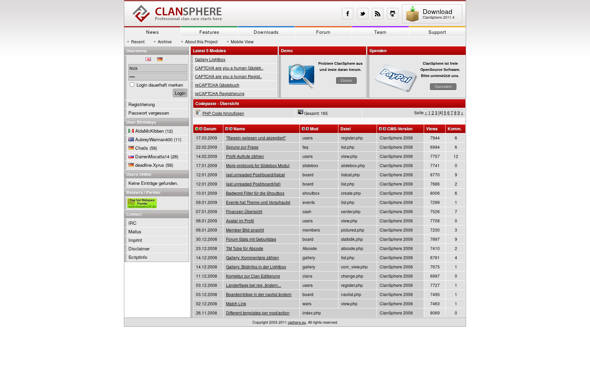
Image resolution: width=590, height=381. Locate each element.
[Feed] (377, 13)
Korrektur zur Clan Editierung (253, 276)
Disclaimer (139, 248)
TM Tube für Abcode (244, 248)
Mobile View (240, 41)
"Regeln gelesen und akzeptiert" (256, 138)
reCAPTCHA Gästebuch (217, 85)
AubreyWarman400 (153, 139)
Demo (346, 80)
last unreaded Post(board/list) (253, 184)
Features (209, 32)
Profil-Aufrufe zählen (245, 156)
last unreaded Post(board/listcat (255, 174)
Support (437, 32)
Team (380, 32)
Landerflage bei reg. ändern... (253, 285)
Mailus (134, 231)
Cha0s (141, 148)
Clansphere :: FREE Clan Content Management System (177, 14)
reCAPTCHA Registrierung (219, 93)
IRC (132, 223)
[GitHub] (392, 13)
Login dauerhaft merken (160, 85)
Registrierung (141, 104)
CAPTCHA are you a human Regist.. (228, 76)
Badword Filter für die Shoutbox (255, 193)
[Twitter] (362, 13)
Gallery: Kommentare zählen (252, 257)
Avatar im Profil (240, 220)
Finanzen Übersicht (244, 211)
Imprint (135, 240)
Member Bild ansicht (245, 230)
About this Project (199, 41)
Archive (163, 41)
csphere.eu (297, 322)
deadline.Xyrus (149, 165)
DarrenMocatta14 (152, 156)
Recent (135, 41)
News (152, 32)
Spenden (443, 86)
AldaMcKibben (149, 131)
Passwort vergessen (148, 112)
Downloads (266, 32)
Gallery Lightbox (210, 59)
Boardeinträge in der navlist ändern (259, 294)
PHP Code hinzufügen (223, 113)
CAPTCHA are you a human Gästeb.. (229, 68)
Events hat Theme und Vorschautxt (258, 202)
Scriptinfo (137, 257)
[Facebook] (347, 13)
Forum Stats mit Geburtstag (251, 239)
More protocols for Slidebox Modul (258, 165)
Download (438, 13)
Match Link (236, 303)
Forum (323, 32)
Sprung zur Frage (242, 147)
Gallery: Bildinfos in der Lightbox (256, 266)
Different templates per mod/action (258, 313)
